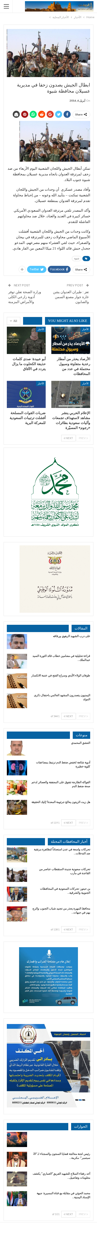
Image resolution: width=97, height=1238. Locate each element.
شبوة (76, 258)
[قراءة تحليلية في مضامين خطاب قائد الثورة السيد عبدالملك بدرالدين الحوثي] (17, 661)
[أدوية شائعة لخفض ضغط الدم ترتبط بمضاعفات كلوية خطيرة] (17, 767)
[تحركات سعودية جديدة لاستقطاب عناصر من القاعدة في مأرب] (17, 874)
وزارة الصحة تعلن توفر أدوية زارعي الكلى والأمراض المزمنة (24, 296)
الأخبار (85, 329)
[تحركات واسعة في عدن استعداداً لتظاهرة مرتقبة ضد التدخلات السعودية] (17, 854)
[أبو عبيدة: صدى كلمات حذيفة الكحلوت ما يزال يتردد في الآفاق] (26, 340)
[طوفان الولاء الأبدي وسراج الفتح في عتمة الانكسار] (17, 680)
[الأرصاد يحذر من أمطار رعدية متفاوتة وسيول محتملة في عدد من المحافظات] (70, 340)
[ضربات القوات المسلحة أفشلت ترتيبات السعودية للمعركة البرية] (26, 394)
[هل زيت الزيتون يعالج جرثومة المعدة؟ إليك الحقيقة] (17, 807)
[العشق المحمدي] (17, 748)
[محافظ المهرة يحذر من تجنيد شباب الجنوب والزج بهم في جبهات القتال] (17, 913)
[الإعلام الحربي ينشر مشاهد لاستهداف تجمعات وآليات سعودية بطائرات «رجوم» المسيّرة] (70, 394)
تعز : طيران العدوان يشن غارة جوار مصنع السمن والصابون (71, 296)
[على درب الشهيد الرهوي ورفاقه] (17, 641)
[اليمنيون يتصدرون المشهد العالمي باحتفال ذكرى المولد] (17, 700)
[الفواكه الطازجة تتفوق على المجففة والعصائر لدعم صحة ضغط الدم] (17, 787)
